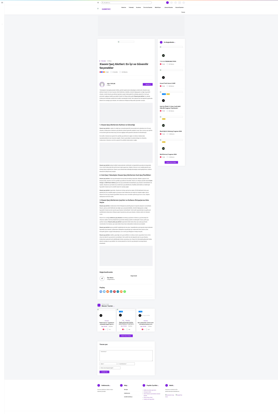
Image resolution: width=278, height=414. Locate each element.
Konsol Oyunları (179, 7)
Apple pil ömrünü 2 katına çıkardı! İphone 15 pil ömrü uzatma (126, 324)
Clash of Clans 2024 (148, 397)
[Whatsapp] (124, 291)
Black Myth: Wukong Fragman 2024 (171, 131)
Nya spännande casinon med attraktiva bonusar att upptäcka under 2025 (145, 324)
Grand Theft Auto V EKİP (167, 83)
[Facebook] (101, 291)
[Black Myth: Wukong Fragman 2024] (171, 122)
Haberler (123, 7)
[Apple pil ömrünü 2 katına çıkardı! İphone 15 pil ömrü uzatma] (126, 314)
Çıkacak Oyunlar (169, 7)
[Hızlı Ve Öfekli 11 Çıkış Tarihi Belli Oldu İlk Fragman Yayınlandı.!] (171, 97)
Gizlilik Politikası (128, 396)
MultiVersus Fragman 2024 (168, 154)
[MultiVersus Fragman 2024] (171, 145)
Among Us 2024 (147, 392)
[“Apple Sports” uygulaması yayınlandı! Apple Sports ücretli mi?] (106, 314)
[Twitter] (104, 291)
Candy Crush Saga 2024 (149, 399)
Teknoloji (131, 7)
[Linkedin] (111, 291)
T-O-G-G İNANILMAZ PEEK (168, 61)
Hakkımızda (127, 393)
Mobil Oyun (158, 7)
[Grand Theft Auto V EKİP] (171, 75)
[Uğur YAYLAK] (102, 84)
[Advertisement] (141, 26)
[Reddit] (107, 291)
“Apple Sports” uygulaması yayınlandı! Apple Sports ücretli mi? (106, 324)
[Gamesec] (105, 10)
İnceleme (138, 7)
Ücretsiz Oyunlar (147, 7)
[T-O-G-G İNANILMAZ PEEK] (171, 52)
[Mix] (121, 291)
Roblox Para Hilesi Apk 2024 (150, 390)
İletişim (126, 389)
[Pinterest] (114, 291)
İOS (123, 320)
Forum (183, 12)
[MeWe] (118, 291)
